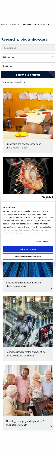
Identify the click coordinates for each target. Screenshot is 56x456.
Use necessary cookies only (28, 256)
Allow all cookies (28, 249)
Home (4, 24)
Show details (42, 241)
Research (14, 24)
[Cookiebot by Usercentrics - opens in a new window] (41, 198)
